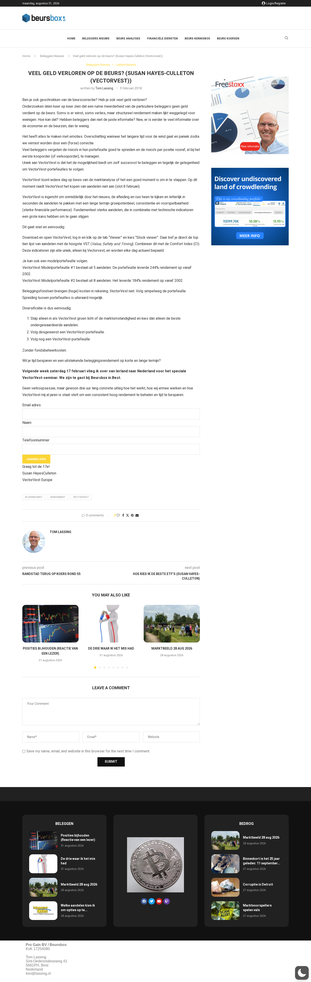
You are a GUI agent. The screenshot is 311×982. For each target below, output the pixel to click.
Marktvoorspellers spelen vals (257, 907)
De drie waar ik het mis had (111, 648)
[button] (28, 636)
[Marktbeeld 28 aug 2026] (172, 623)
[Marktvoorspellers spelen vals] (225, 910)
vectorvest (81, 497)
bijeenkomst (34, 497)
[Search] (286, 38)
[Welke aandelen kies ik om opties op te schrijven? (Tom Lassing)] (43, 910)
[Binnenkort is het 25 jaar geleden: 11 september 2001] (225, 863)
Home (71, 38)
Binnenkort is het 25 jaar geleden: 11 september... (261, 861)
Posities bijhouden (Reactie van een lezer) (50, 651)
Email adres (31, 405)
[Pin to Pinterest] (132, 515)
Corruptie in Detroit (258, 884)
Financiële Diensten (162, 38)
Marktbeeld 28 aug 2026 (171, 648)
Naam (26, 422)
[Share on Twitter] (127, 515)
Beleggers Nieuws (96, 38)
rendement (57, 497)
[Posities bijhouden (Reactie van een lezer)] (50, 623)
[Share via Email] (137, 515)
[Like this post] (118, 515)
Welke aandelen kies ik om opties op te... (78, 907)
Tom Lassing (104, 88)
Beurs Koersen (228, 38)
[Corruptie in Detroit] (225, 887)
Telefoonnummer (35, 440)
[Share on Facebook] (123, 515)
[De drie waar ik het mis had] (111, 623)
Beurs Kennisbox (197, 38)
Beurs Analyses (128, 38)
